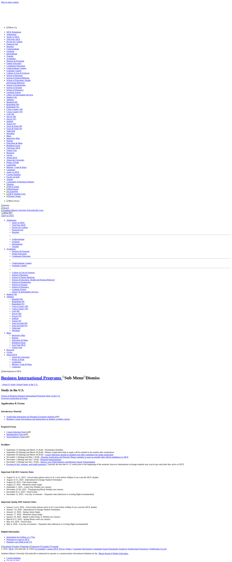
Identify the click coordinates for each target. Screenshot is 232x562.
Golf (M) (10, 114)
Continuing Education (15, 66)
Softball (9, 121)
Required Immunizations (50, 459)
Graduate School (13, 92)
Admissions (11, 34)
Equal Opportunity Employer (115, 549)
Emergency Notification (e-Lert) (153, 549)
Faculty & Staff (12, 177)
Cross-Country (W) (14, 112)
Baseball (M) (11, 102)
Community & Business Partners (20, 182)
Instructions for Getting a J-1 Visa (20, 537)
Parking (9, 141)
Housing (10, 46)
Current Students (13, 174)
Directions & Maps (14, 143)
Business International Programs (31, 377)
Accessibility (40, 549)
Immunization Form (14, 434)
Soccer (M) (11, 116)
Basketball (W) (12, 107)
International (11, 54)
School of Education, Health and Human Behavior (18, 81)
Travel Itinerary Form (15, 437)
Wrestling (10, 133)
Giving (9, 155)
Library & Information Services (19, 95)
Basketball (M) (12, 104)
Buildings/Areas (13, 145)
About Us (6, 384)
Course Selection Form (16, 432)
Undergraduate (12, 49)
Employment (133, 549)
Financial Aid (12, 44)
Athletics (10, 100)
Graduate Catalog (13, 71)
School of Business (14, 75)
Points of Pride (12, 162)
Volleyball (10, 131)
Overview (5, 398)
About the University (15, 160)
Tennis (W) (11, 124)
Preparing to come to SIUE (17, 539)
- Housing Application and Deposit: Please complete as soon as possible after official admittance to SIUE (84, 457)
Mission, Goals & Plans (16, 167)
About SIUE (11, 158)
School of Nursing (14, 87)
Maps (8, 136)
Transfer (9, 56)
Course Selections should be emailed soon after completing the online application (79, 455)
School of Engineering (16, 85)
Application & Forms (19, 398)
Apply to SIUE (12, 37)
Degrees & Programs (15, 61)
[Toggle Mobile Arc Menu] (7, 213)
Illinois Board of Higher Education (113, 553)
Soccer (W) (11, 119)
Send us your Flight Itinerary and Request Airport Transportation (67, 462)
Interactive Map (13, 138)
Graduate (10, 51)
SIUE (11, 549)
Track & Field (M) (14, 126)
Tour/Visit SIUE (19, 345)
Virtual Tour (11, 150)
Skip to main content (10, 2)
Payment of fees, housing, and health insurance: (26, 464)
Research (10, 153)
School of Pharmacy (15, 90)
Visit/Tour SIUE (13, 39)
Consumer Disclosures (82, 549)
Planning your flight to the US (19, 542)
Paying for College (14, 42)
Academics (11, 58)
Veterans (10, 184)
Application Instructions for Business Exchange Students (30, 417)
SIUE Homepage (13, 32)
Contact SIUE (52, 549)
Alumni (9, 179)
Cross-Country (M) (14, 109)
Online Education (13, 63)
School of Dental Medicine (17, 78)
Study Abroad (17, 384)
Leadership (11, 165)
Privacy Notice (65, 549)
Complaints (97, 549)
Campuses (10, 170)
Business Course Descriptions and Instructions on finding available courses (38, 419)
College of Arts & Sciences (17, 73)
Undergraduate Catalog (16, 68)
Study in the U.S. (30, 384)
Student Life (11, 97)
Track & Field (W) (14, 129)
